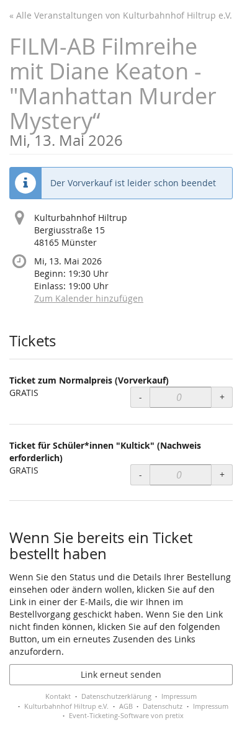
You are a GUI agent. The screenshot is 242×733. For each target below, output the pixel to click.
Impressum (179, 696)
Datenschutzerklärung (116, 696)
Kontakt (58, 696)
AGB (126, 706)
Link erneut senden (121, 674)
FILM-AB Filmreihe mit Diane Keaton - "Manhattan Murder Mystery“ (113, 89)
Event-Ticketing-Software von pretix (126, 715)
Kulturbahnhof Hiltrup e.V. (66, 706)
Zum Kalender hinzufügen (88, 298)
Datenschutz (162, 706)
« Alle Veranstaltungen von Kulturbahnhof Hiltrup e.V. (120, 15)
